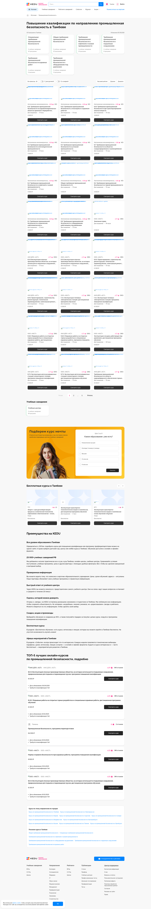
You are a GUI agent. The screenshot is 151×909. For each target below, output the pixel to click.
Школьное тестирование (89, 881)
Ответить (112, 470)
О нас (106, 872)
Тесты (83, 887)
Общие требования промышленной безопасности (43, 833)
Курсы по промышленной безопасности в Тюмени (74, 823)
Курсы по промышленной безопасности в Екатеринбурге (80, 819)
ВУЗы (28, 869)
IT (49, 878)
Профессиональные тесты (89, 878)
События (79, 9)
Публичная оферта (109, 881)
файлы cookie (17, 903)
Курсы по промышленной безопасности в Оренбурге (106, 823)
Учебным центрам (87, 875)
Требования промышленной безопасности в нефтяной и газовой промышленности (53, 836)
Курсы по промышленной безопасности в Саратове (75, 815)
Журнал (88, 9)
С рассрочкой (49, 81)
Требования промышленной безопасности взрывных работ (46, 844)
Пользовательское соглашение (113, 878)
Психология (52, 893)
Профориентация (54, 890)
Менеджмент (53, 887)
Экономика (52, 896)
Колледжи (52, 869)
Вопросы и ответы (109, 875)
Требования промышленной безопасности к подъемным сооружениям (95, 840)
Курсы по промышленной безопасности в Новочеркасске (77, 812)
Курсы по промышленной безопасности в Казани (43, 823)
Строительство (53, 899)
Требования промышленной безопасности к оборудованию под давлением (51, 840)
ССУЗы (29, 872)
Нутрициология (53, 872)
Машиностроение (54, 884)
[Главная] (28, 15)
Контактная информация (111, 869)
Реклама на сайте (109, 891)
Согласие (107, 888)
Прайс (106, 894)
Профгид (84, 872)
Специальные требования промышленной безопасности (76, 833)
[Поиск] (101, 4)
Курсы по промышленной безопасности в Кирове (43, 815)
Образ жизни (53, 881)
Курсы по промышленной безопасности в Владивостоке (45, 819)
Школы (29, 875)
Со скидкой (64, 81)
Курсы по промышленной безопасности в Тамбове (44, 812)
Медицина (52, 875)
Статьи (84, 869)
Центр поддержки (111, 865)
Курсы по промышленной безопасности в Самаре (106, 815)
